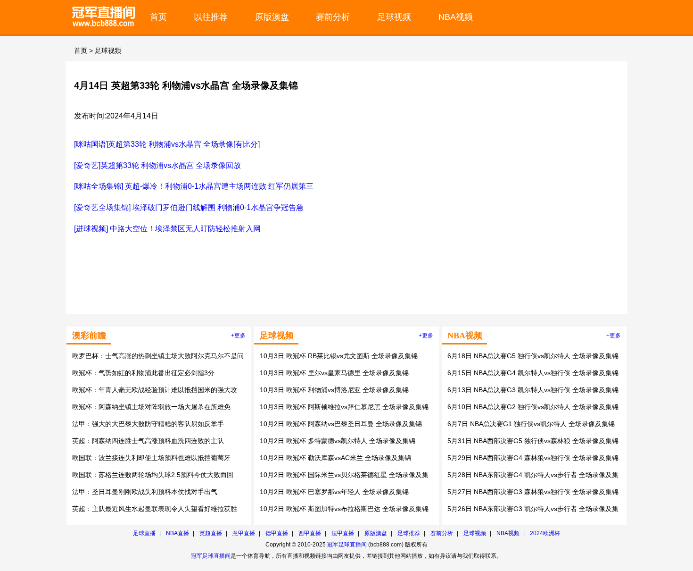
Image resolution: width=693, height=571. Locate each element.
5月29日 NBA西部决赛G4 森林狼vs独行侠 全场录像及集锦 (533, 458)
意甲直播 (243, 533)
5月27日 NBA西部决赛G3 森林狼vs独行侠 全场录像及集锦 (533, 491)
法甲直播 (342, 533)
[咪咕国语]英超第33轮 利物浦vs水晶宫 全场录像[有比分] (167, 144)
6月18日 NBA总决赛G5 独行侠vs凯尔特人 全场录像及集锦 (533, 356)
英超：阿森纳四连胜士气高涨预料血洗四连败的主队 (148, 441)
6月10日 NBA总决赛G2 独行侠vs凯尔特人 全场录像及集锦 (533, 407)
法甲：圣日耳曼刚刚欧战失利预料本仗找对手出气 (144, 491)
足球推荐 (408, 533)
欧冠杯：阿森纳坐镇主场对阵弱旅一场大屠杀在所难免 (151, 407)
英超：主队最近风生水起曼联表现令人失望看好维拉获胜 (154, 508)
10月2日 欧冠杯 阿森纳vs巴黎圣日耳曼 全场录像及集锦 (341, 424)
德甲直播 (276, 533)
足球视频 (394, 17)
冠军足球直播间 (347, 544)
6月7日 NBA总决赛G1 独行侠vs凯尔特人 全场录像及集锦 (531, 424)
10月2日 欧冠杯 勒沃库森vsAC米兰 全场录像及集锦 (335, 458)
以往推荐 (211, 17)
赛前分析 (333, 17)
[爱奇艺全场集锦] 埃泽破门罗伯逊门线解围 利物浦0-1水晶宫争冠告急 (189, 207)
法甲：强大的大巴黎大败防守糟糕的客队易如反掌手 (148, 424)
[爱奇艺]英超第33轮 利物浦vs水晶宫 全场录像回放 (157, 165)
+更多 (238, 335)
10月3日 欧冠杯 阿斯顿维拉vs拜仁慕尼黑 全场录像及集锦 (344, 407)
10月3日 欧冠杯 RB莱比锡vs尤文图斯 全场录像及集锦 (339, 356)
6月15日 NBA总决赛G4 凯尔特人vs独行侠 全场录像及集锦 (533, 373)
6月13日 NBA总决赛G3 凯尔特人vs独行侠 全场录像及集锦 (533, 390)
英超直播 (210, 533)
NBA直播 (177, 533)
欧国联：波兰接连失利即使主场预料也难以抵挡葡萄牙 (151, 458)
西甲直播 (309, 533)
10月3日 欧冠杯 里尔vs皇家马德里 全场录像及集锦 (334, 373)
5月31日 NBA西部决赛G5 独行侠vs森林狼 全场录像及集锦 (533, 441)
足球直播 (144, 533)
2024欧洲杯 (545, 533)
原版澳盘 (272, 17)
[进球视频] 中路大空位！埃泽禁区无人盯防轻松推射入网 (167, 229)
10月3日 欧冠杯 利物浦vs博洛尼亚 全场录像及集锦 (334, 390)
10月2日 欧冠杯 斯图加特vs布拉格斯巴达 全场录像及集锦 (344, 508)
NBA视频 (455, 17)
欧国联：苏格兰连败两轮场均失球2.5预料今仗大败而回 (152, 475)
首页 (158, 17)
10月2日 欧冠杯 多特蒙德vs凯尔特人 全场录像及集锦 (337, 441)
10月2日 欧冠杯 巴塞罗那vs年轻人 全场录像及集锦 (334, 491)
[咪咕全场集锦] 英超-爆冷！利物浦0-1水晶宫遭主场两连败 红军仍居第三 (194, 186)
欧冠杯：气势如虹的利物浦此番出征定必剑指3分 (143, 373)
